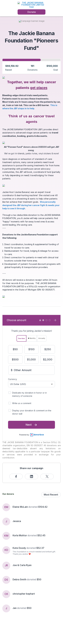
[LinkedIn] (31, 476)
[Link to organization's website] (31, 4)
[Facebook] (16, 476)
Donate (31, 11)
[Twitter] (47, 476)
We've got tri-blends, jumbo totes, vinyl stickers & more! (31, 150)
